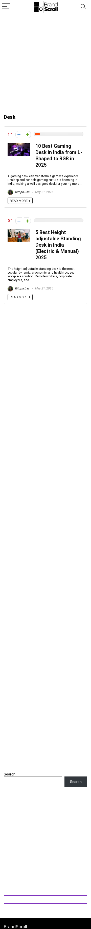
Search (9, 774)
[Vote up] (27, 134)
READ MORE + (20, 201)
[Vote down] (18, 134)
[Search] (83, 6)
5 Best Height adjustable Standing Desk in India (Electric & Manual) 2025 (58, 245)
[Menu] (6, 6)
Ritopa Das (22, 192)
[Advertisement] (45, 61)
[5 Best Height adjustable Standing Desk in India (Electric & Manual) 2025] (19, 231)
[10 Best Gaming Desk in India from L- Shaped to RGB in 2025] (19, 145)
